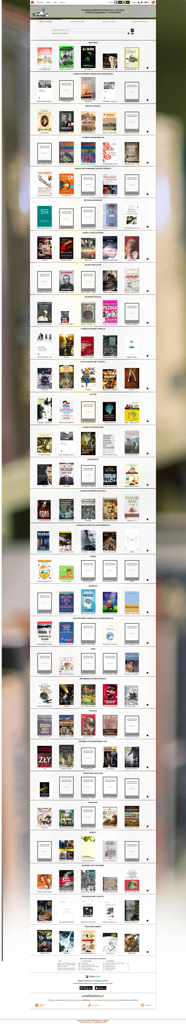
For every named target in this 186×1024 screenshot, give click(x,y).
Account (62, 2)
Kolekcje (65, 33)
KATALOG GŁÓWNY (45, 21)
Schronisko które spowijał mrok (88, 969)
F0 (139, 2)
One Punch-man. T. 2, (111, 964)
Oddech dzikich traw (110, 966)
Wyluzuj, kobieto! (109, 969)
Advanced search (57, 33)
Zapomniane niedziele (87, 968)
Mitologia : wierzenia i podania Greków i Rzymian (68, 963)
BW (120, 2)
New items (40, 2)
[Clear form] (128, 33)
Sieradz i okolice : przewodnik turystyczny (67, 964)
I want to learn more (86, 1022)
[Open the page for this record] (45, 57)
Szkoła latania (85, 963)
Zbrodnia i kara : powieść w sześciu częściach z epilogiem (70, 969)
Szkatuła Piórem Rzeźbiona (140, 21)
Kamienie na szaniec (62, 966)
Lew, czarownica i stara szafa (88, 964)
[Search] (132, 30)
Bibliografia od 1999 (109, 21)
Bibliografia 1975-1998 (77, 21)
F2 (146, 2)
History (48, 2)
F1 (142, 2)
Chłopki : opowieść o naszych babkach (90, 966)
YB (124, 2)
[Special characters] (132, 33)
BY (128, 2)
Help (55, 2)
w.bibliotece (87, 1000)
